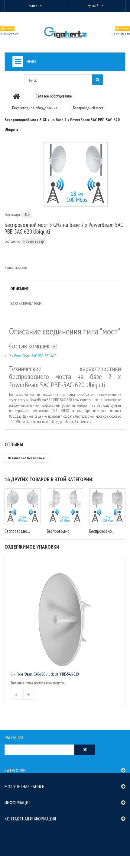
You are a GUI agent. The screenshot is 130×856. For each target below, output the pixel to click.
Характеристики (25, 303)
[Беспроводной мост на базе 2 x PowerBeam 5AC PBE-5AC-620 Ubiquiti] (75, 174)
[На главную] (16, 96)
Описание (19, 288)
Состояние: (12, 241)
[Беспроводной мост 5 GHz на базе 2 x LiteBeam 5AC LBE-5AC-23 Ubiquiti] (107, 506)
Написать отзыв (16, 267)
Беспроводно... (17, 531)
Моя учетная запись (24, 786)
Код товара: (13, 214)
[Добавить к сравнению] (28, 694)
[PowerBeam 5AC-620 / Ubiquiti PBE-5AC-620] (65, 615)
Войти (32, 5)
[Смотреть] (16, 694)
